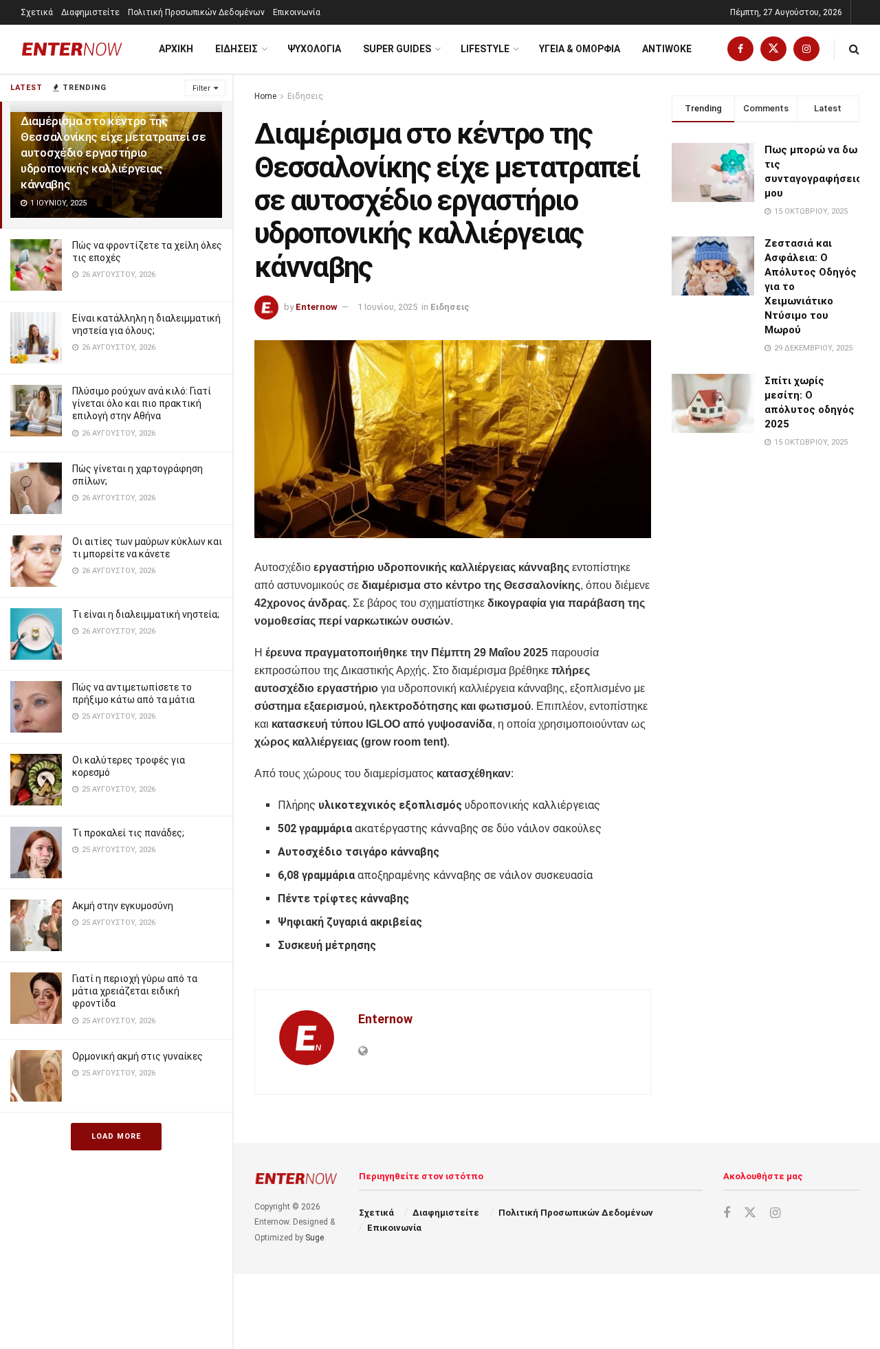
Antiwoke (667, 48)
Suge (314, 1237)
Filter (201, 88)
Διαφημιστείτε (90, 12)
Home (265, 96)
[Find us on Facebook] (740, 49)
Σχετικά (37, 12)
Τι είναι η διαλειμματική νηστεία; (145, 614)
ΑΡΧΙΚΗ (176, 48)
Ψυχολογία (314, 48)
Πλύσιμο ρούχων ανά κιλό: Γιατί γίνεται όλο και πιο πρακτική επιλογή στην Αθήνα (141, 403)
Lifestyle (485, 48)
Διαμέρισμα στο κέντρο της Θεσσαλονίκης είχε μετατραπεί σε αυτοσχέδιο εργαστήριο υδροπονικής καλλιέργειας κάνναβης (113, 152)
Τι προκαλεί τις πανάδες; (128, 832)
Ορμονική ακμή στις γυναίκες (137, 1056)
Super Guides (397, 48)
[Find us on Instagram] (806, 49)
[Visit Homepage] (72, 49)
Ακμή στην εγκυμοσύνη (122, 905)
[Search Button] (854, 49)
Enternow (317, 307)
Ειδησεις (236, 48)
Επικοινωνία (296, 12)
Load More (116, 1136)
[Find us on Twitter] (773, 49)
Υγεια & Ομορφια (579, 48)
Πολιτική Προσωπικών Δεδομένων (196, 12)
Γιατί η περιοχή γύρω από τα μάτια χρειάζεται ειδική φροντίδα (134, 991)
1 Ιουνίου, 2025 (387, 307)
